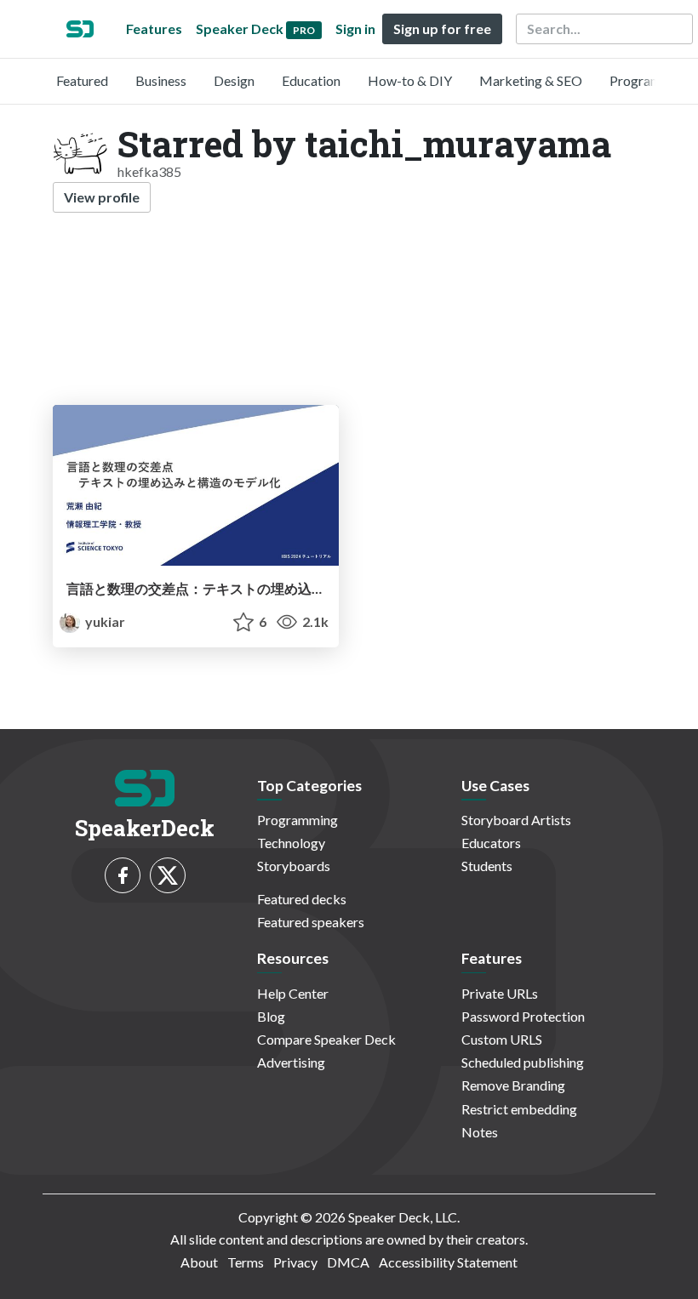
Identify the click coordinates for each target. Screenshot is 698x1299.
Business (160, 80)
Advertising (291, 1062)
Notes (479, 1132)
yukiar (104, 621)
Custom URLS (501, 1039)
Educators (491, 843)
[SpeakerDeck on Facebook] (122, 875)
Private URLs (499, 993)
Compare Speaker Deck (326, 1039)
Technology (291, 843)
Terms (245, 1262)
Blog (271, 1016)
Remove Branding (513, 1085)
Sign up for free (442, 28)
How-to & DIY (410, 80)
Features (154, 28)
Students (486, 865)
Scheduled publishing (522, 1062)
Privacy (295, 1262)
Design (234, 80)
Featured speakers (310, 922)
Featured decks (301, 899)
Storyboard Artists (516, 820)
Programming (649, 80)
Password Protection (523, 1016)
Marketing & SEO (530, 80)
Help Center (293, 993)
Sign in (355, 28)
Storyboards (293, 865)
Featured (82, 80)
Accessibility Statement (448, 1262)
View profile (102, 197)
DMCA (348, 1262)
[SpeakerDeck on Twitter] (168, 875)
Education (311, 80)
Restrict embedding (519, 1109)
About (199, 1262)
